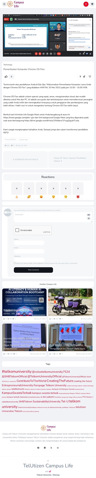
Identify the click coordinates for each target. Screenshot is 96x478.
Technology (7, 64)
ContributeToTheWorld (31, 381)
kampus (49, 389)
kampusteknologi (64, 393)
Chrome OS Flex (10, 140)
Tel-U (65, 401)
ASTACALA (5, 381)
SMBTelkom (25, 401)
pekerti (50, 396)
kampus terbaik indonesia (17, 397)
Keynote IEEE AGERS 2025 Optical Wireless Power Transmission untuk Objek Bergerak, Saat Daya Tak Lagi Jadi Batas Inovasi (24, 343)
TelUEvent (72, 407)
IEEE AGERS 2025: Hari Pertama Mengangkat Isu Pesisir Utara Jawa (67, 347)
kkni (45, 396)
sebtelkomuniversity (10, 401)
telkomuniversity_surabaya (59, 407)
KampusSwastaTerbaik (17, 393)
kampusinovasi (79, 389)
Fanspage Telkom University (50, 385)
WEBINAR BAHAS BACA (26, 159)
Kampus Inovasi (67, 389)
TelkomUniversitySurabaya (27, 407)
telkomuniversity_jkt (43, 407)
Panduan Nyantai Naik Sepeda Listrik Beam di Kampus (68, 312)
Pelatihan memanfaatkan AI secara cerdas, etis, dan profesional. (21, 312)
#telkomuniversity (17, 371)
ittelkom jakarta (30, 389)
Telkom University (44, 475)
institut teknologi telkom (74, 386)
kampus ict (56, 389)
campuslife (13, 381)
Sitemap (56, 475)
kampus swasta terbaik (45, 393)
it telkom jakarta (40, 389)
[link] (90, 76)
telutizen (81, 407)
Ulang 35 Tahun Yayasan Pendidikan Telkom (70, 159)
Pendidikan (57, 397)
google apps (24, 140)
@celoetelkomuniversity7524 (51, 372)
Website (17, 256)
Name (16, 239)
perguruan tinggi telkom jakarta (72, 397)
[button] (4, 4)
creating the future (83, 381)
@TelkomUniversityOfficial (45, 376)
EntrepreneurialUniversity (17, 385)
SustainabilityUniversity (47, 401)
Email (16, 248)
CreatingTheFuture (60, 381)
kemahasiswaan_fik (35, 397)
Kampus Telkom (75, 393)
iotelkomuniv (18, 388)
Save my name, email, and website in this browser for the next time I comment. (47, 263)
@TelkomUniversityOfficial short (76, 376)
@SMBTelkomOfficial (14, 376)
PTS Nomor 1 (87, 397)
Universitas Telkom (12, 411)
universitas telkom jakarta (31, 411)
